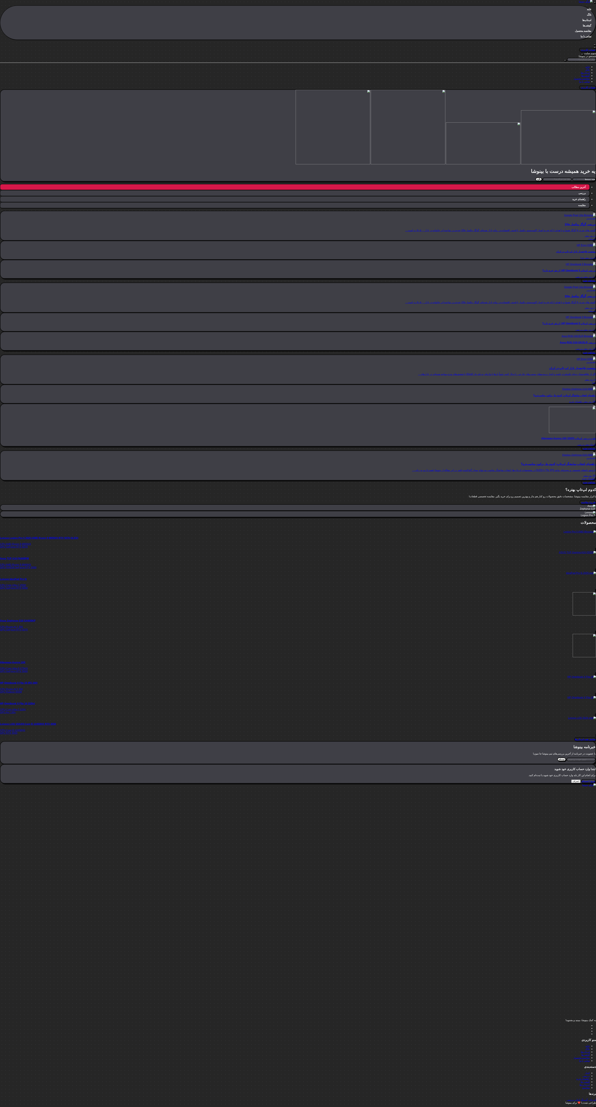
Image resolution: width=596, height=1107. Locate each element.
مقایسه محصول (583, 30)
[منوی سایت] (594, 2)
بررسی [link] (592, 238)
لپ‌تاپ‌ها (586, 20)
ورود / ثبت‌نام (588, 781)
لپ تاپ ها (585, 1084)
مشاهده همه (589, 280)
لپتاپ (577, 1099)
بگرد (539, 179)
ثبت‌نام (561, 759)
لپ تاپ (592, 1099)
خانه (589, 9)
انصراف (576, 781)
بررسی (586, 1076)
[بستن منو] (582, 54)
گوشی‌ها (587, 25)
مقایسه (586, 1087)
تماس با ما (586, 36)
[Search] (594, 47)
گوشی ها (585, 1081)
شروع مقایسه (588, 502)
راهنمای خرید (583, 1079)
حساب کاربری (588, 50)
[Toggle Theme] (594, 44)
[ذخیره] (594, 213)
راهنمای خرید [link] (576, 401)
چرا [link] (582, 257)
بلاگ (589, 14)
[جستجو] (565, 60)
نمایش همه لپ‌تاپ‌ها (585, 739)
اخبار (587, 1073)
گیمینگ (584, 1099)
